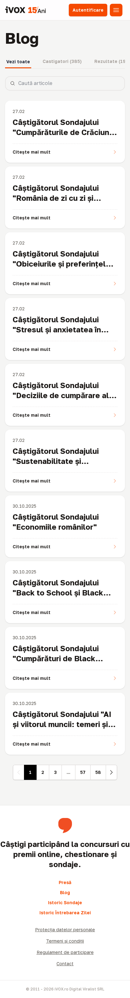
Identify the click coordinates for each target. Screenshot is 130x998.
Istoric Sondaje (65, 902)
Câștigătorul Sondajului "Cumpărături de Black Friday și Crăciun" (56, 658)
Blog (65, 892)
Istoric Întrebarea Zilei (65, 912)
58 (98, 772)
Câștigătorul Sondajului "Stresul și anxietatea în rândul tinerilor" (57, 329)
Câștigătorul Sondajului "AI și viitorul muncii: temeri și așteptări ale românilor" (62, 724)
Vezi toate (18, 61)
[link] (18, 772)
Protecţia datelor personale (65, 929)
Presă (65, 882)
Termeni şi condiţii (65, 941)
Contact (65, 963)
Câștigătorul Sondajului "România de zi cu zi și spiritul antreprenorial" (56, 197)
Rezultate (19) (110, 61)
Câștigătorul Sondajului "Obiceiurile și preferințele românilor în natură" (61, 263)
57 (83, 772)
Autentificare (88, 10)
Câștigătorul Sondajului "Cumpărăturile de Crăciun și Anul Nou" (65, 132)
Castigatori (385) (62, 61)
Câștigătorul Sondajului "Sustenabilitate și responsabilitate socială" (59, 461)
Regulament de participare (65, 952)
